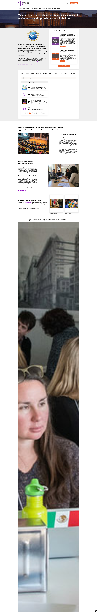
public (37, 61)
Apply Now (63, 61)
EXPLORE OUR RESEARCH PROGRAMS (68, 156)
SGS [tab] (56, 73)
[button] (77, 205)
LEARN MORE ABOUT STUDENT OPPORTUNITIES (25, 189)
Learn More (63, 46)
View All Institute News (64, 65)
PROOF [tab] (60, 73)
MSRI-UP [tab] (51, 73)
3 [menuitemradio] (34, 113)
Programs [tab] (27, 73)
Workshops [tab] (38, 73)
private (40, 61)
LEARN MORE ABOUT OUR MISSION (26, 64)
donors (30, 62)
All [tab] (22, 73)
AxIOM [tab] (32, 73)
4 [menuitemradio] (36, 113)
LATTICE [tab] (66, 73)
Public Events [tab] (72, 73)
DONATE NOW (74, 3)
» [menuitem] (43, 113)
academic (20, 62)
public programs (27, 202)
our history (30, 61)
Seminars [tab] (45, 73)
